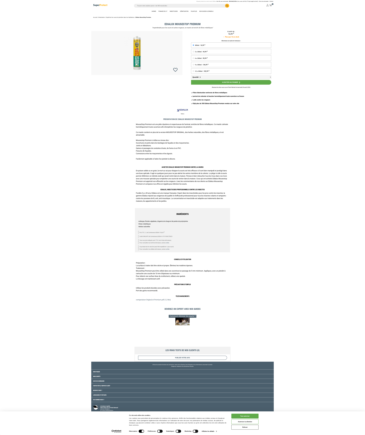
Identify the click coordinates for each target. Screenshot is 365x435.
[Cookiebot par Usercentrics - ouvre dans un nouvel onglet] (116, 431)
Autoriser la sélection (245, 421)
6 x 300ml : (201, 58)
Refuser (245, 427)
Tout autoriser (245, 416)
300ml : (200, 45)
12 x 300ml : (202, 71)
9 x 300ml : (201, 65)
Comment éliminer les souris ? (182, 316)
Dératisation (101, 17)
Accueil (95, 17)
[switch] (160, 431)
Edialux (182, 113)
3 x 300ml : (201, 52)
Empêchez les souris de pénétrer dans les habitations (120, 17)
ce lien (167, 243)
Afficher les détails (208, 431)
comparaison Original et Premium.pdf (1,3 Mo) (153, 300)
